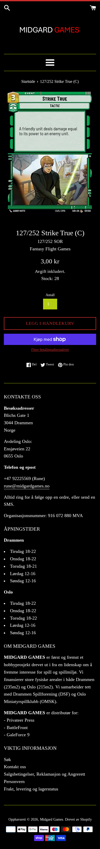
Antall (50, 295)
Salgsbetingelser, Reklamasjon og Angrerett (44, 774)
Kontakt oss (15, 766)
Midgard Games (51, 819)
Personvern (14, 781)
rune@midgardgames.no (26, 485)
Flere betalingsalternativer (50, 350)
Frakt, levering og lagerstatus (31, 788)
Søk (7, 759)
